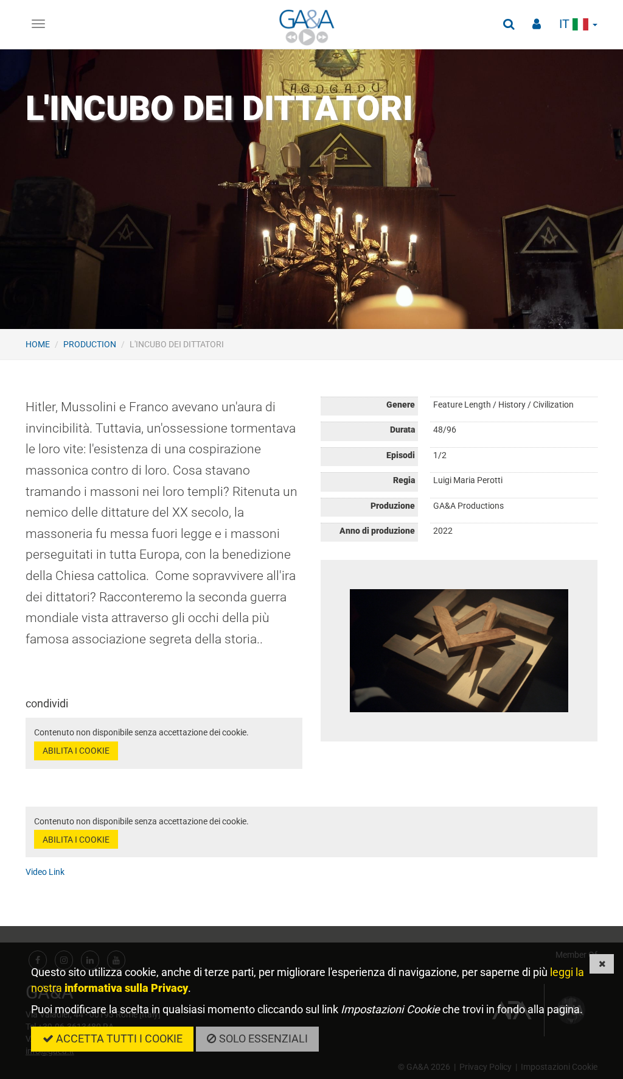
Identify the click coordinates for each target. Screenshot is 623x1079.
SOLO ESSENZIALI (262, 1038)
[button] (508, 24)
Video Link (45, 872)
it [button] (566, 24)
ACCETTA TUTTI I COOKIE (118, 1038)
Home (38, 344)
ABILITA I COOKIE (76, 750)
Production (89, 344)
